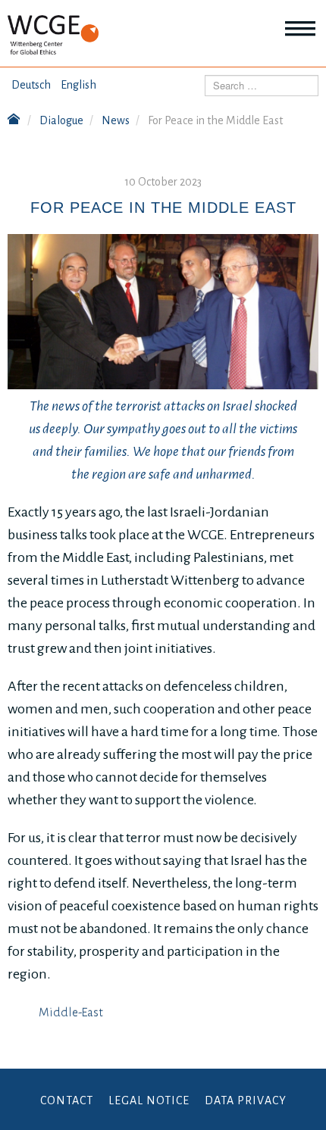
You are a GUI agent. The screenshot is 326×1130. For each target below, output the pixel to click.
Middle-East (71, 1012)
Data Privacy (246, 1100)
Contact (66, 1100)
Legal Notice (149, 1100)
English (78, 85)
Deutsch (31, 85)
